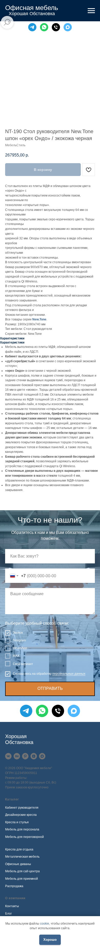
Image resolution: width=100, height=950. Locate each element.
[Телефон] (56, 27)
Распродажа (14, 886)
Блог (8, 913)
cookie (44, 923)
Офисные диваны (18, 864)
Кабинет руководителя (21, 807)
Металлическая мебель (22, 856)
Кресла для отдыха (19, 849)
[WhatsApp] (44, 27)
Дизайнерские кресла (21, 815)
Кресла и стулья (17, 822)
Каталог (12, 799)
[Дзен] (34, 756)
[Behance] (17, 756)
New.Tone (39, 319)
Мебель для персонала (22, 829)
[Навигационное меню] (91, 10)
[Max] (68, 27)
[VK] (8, 756)
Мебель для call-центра (22, 871)
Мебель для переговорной (24, 837)
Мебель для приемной (21, 878)
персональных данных (68, 673)
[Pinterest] (25, 756)
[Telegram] (32, 27)
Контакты (12, 906)
